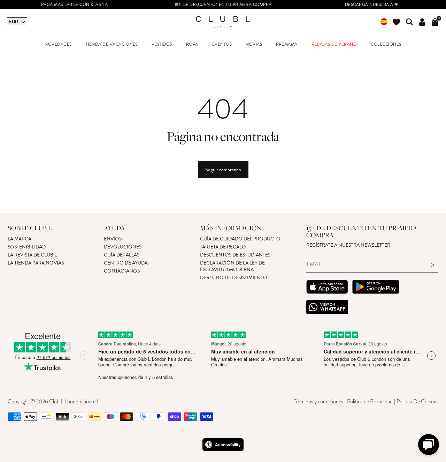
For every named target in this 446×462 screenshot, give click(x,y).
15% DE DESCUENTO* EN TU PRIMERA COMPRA (223, 5)
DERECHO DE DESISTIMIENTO (233, 277)
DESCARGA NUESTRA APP (372, 5)
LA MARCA (19, 239)
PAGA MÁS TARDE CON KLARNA (74, 5)
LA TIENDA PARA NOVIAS (36, 263)
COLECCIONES (386, 44)
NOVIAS (254, 44)
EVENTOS (222, 44)
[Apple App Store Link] (327, 288)
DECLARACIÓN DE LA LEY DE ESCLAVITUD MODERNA (232, 266)
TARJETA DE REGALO (223, 247)
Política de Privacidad (370, 401)
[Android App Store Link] (375, 288)
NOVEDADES (58, 44)
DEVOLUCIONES (122, 247)
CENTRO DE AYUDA (126, 263)
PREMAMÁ (287, 44)
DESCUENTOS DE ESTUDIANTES (235, 255)
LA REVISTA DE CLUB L (32, 255)
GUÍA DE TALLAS (121, 255)
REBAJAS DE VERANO (334, 44)
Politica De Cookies (417, 401)
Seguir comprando (223, 169)
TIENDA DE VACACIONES (112, 44)
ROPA (192, 44)
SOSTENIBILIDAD (27, 247)
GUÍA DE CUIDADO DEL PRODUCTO (240, 239)
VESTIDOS (162, 44)
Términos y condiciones (318, 401)
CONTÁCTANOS (122, 271)
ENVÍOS (113, 239)
